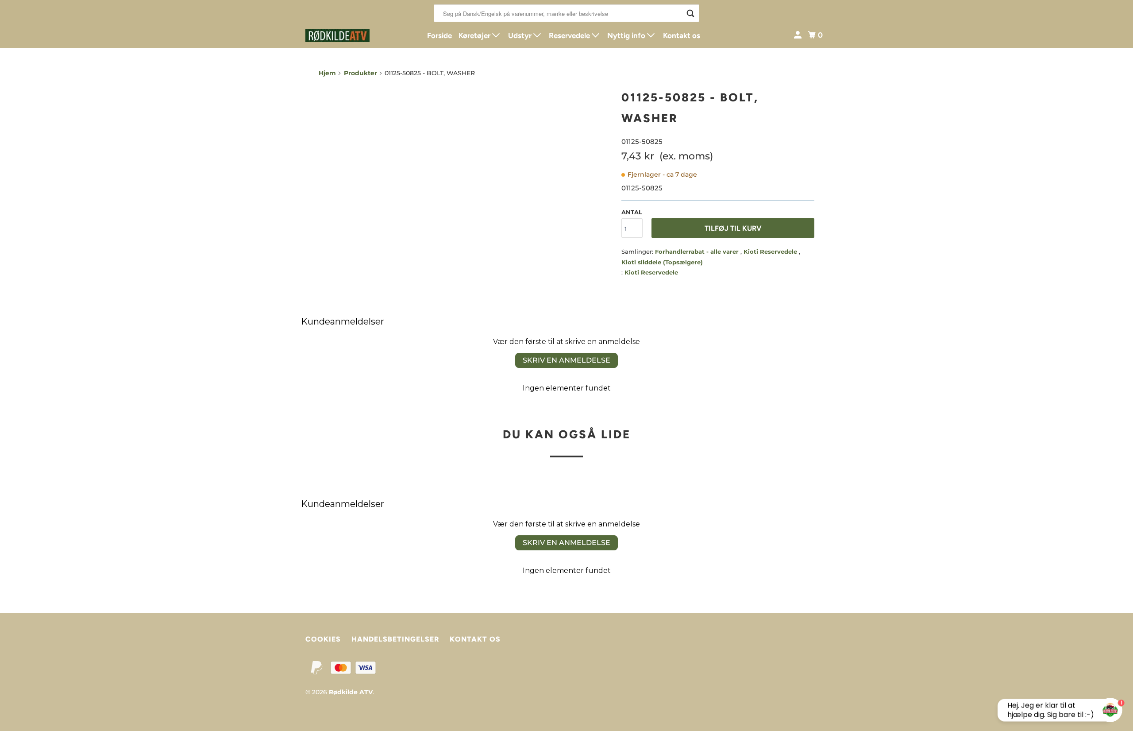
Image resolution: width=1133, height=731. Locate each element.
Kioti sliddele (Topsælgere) (662, 262)
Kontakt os (681, 35)
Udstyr (520, 35)
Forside (439, 35)
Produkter (360, 73)
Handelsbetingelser (395, 639)
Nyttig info (627, 35)
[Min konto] (798, 35)
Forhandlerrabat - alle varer (697, 251)
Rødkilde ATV (351, 692)
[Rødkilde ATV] (345, 35)
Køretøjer (475, 35)
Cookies (323, 639)
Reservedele (570, 35)
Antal (631, 212)
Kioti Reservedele (771, 251)
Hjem (327, 73)
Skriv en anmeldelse (566, 360)
